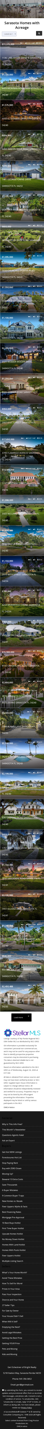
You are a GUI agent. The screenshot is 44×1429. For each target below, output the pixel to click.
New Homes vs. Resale (12, 1201)
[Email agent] (14, 5)
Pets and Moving (9, 1349)
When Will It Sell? (10, 1321)
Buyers (6, 1146)
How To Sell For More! (12, 1283)
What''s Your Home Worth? (14, 1272)
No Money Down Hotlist (13, 1239)
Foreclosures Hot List (12, 1157)
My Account (30, 5)
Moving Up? (7, 1174)
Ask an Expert (8, 1140)
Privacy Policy (26, 1407)
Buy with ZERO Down (11, 1168)
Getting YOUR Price (11, 1343)
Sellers (6, 1266)
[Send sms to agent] (8, 5)
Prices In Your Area (11, 1289)
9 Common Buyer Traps (13, 1195)
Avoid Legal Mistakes (11, 1332)
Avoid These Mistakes (12, 1278)
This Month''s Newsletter (13, 1129)
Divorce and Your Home (13, 1299)
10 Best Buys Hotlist (11, 1223)
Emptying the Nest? (11, 1327)
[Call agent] (3, 5)
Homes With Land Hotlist (13, 1244)
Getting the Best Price (12, 1338)
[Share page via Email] (20, 5)
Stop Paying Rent (10, 1163)
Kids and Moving (9, 1354)
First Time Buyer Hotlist (13, 1228)
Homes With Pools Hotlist (14, 1250)
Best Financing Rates (11, 1212)
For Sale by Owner (10, 1310)
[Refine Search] (39, 33)
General (7, 1118)
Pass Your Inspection (11, 1294)
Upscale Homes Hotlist (12, 1233)
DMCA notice (22, 1426)
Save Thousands (9, 1184)
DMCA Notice (9, 1107)
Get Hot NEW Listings (12, 1152)
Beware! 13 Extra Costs (12, 1179)
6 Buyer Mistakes (10, 1190)
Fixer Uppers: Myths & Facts (14, 1206)
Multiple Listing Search (12, 1261)
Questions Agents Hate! (13, 1135)
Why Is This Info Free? (12, 1124)
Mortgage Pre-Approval (13, 1217)
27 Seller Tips (8, 1305)
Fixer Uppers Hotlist (11, 1255)
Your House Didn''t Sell (12, 1316)
